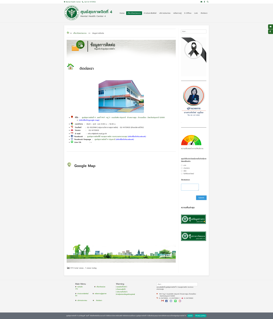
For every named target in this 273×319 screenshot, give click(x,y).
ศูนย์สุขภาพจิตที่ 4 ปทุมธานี (114, 139)
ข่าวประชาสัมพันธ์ (83, 294)
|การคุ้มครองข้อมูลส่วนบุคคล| (125, 294)
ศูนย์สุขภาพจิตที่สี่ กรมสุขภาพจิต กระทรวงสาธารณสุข (116, 136)
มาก (185, 165)
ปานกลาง (187, 168)
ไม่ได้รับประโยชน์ (189, 174)
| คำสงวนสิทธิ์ (120, 289)
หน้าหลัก (79, 287)
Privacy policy (201, 316)
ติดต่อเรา (99, 300)
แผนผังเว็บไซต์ (121, 287)
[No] (270, 316)
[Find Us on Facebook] (204, 1)
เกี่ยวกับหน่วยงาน (79, 33)
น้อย (185, 171)
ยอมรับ (190, 316)
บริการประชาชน (82, 300)
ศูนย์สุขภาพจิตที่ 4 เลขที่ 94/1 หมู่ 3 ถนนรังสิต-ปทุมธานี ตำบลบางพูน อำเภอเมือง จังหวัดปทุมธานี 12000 (123, 117)
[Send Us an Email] (201, 1)
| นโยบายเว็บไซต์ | (121, 292)
